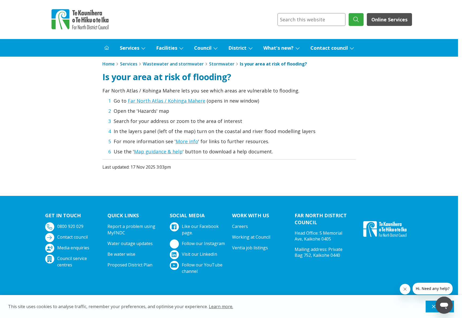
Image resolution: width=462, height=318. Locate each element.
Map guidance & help (158, 151)
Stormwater (221, 64)
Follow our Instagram (203, 243)
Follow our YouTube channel (202, 268)
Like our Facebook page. (200, 229)
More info (187, 141)
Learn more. (221, 306)
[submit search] (356, 19)
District (237, 48)
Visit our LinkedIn (199, 254)
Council (202, 48)
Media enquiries (73, 248)
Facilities (166, 48)
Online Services (389, 19)
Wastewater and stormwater (173, 64)
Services (129, 48)
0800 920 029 (70, 226)
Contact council (329, 48)
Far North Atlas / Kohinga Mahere (166, 101)
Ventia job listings (250, 248)
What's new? (278, 48)
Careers (240, 226)
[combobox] (311, 19)
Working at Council (251, 237)
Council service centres (72, 261)
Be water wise (121, 254)
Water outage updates (130, 243)
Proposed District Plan (129, 265)
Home (108, 64)
